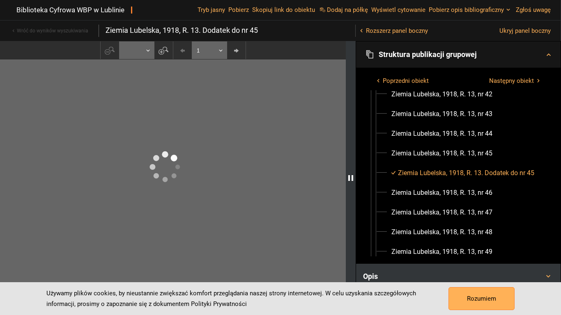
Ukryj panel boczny (525, 30)
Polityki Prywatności (219, 304)
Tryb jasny (211, 10)
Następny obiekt (511, 80)
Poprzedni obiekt (406, 80)
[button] (458, 54)
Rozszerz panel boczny (397, 30)
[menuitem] (442, 94)
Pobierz (238, 10)
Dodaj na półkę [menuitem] (347, 10)
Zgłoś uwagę (533, 10)
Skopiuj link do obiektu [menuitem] (283, 10)
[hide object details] (351, 178)
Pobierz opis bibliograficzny (466, 10)
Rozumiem (481, 298)
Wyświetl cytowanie (398, 10)
